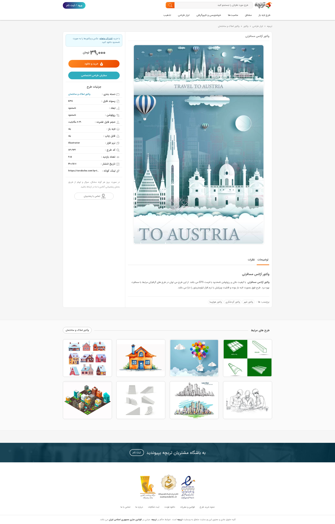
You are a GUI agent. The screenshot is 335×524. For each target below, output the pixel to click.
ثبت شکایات (153, 507)
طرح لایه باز (264, 15)
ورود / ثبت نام (74, 5)
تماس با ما (125, 507)
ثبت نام (137, 452)
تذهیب (167, 15)
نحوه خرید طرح (207, 507)
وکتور (245, 26)
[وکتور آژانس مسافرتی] (198, 144)
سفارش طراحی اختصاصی (94, 75)
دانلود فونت (169, 507)
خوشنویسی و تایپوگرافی (208, 15)
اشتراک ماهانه (106, 38)
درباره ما (139, 507)
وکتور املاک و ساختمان (228, 26)
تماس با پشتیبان (92, 196)
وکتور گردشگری (233, 302)
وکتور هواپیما (216, 302)
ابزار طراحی (183, 15)
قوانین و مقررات (187, 507)
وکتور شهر (248, 302)
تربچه (269, 26)
